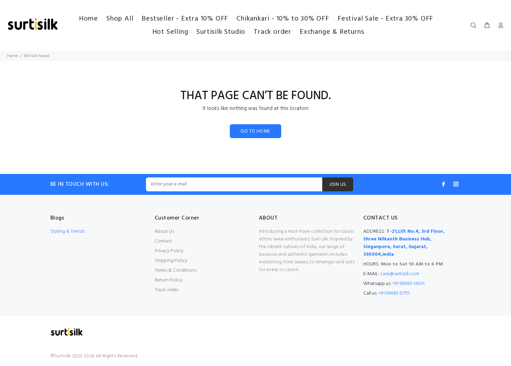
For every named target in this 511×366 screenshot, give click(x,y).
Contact (163, 241)
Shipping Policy (171, 261)
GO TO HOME (255, 131)
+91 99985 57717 (394, 293)
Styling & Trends (67, 232)
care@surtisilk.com (399, 274)
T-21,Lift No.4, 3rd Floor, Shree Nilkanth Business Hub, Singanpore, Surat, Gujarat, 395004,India (404, 243)
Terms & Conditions (175, 270)
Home (12, 56)
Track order (166, 290)
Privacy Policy (169, 251)
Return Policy (168, 280)
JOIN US (337, 185)
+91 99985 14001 (408, 284)
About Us (164, 232)
